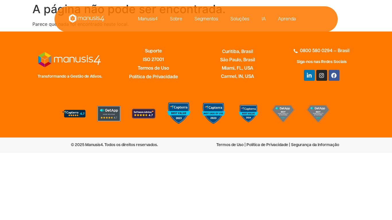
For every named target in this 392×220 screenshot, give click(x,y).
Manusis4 (148, 19)
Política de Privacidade (153, 77)
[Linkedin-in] (309, 75)
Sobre (176, 19)
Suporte (153, 51)
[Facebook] (334, 75)
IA (264, 19)
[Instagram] (321, 75)
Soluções (239, 19)
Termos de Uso (153, 68)
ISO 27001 (153, 60)
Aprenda (287, 19)
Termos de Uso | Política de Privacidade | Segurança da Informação (277, 145)
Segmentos (206, 19)
